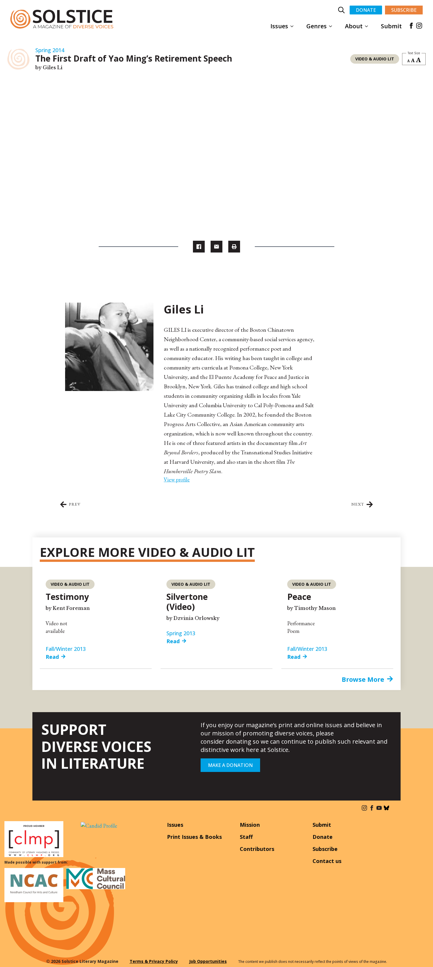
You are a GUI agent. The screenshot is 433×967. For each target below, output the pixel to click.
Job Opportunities (208, 961)
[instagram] (419, 25)
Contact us (327, 860)
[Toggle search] (341, 10)
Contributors (257, 848)
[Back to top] (419, 953)
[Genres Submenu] (332, 26)
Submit (391, 26)
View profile (177, 479)
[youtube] (379, 808)
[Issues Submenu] (293, 26)
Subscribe (325, 848)
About (354, 26)
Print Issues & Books (194, 836)
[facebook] (411, 25)
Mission (250, 824)
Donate (323, 836)
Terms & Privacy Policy (154, 961)
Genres (316, 26)
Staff (246, 836)
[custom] (386, 808)
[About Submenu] (368, 26)
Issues (279, 26)
